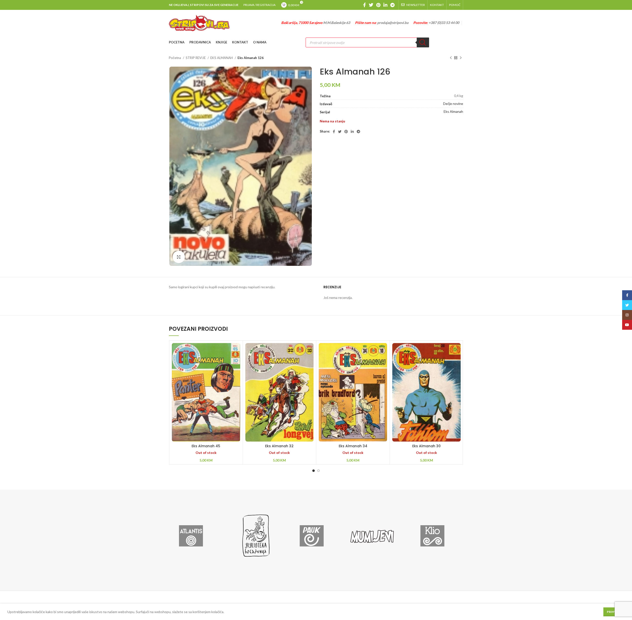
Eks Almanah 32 (279, 446)
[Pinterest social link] (378, 5)
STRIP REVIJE (196, 58)
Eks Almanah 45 (206, 446)
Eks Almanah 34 (353, 446)
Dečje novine (453, 103)
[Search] (423, 42)
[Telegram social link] (392, 5)
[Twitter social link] (371, 5)
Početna (175, 58)
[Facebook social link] (364, 5)
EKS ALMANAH (222, 58)
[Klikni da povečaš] (179, 257)
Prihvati (614, 612)
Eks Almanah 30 (426, 446)
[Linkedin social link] (385, 5)
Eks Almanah (453, 111)
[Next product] (460, 58)
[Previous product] (450, 58)
